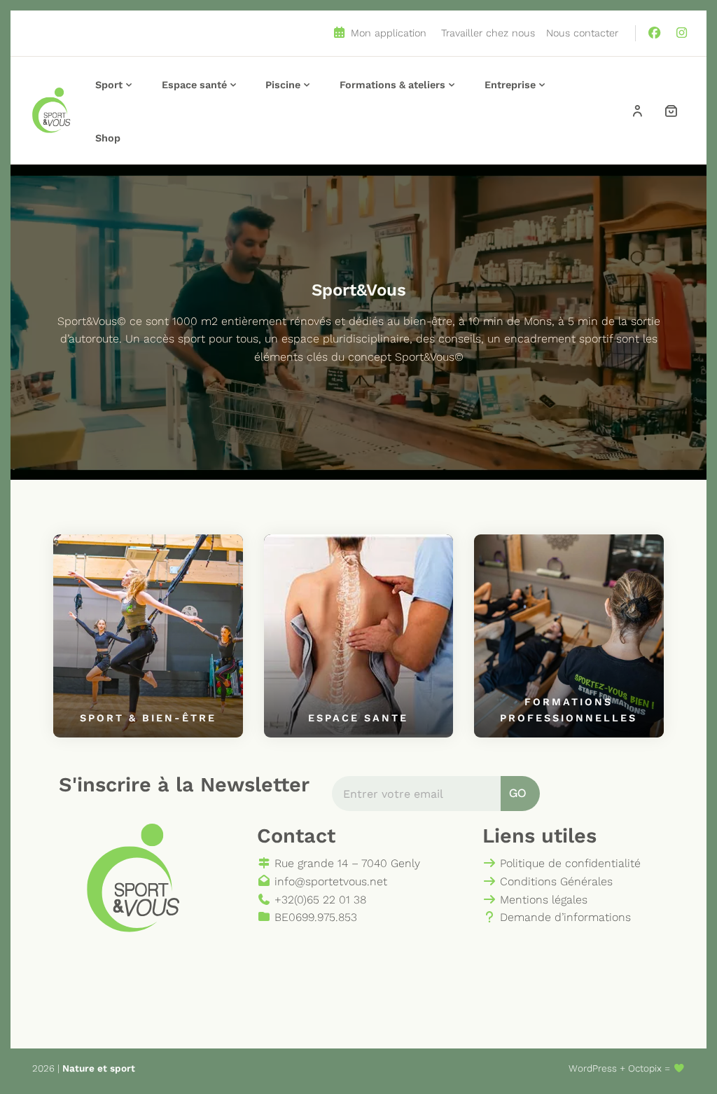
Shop (107, 138)
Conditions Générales (554, 881)
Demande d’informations (563, 917)
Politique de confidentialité (568, 863)
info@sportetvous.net (329, 881)
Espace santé (194, 84)
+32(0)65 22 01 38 (318, 899)
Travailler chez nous (488, 33)
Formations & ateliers (392, 84)
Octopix (645, 1068)
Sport (109, 84)
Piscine (282, 84)
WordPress (593, 1068)
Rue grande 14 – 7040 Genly (345, 863)
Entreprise (510, 84)
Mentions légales (541, 899)
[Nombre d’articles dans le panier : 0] (671, 111)
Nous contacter (582, 33)
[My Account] (637, 111)
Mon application (386, 33)
